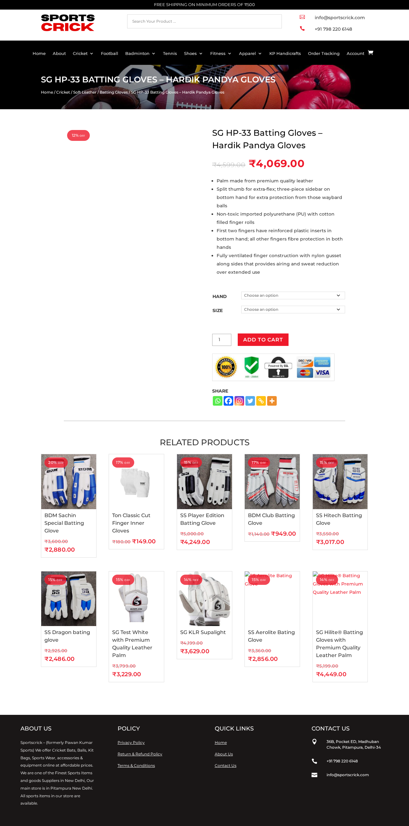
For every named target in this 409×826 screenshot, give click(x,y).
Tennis (170, 53)
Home (39, 53)
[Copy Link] (261, 401)
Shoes (190, 53)
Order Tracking (324, 53)
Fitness (218, 53)
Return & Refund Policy (140, 754)
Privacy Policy (131, 742)
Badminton (137, 53)
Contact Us (225, 765)
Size (217, 310)
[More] (272, 401)
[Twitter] (250, 401)
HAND (219, 296)
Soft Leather (84, 92)
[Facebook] (228, 401)
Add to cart (263, 340)
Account (355, 53)
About (59, 53)
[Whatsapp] (217, 401)
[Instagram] (239, 401)
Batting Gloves (114, 92)
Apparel (247, 53)
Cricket (80, 53)
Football (109, 53)
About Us (224, 754)
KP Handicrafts (285, 53)
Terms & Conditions (136, 765)
